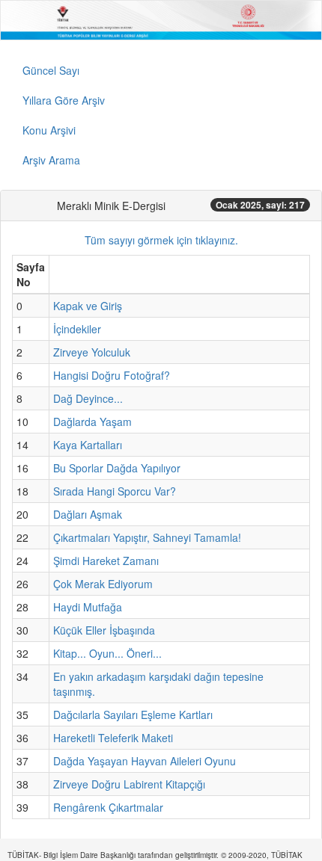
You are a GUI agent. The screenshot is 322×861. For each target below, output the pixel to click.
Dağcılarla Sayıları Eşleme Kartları (133, 714)
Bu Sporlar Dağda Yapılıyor (116, 467)
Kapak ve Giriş (87, 305)
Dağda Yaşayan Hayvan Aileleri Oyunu (144, 760)
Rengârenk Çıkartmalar (108, 807)
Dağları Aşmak (87, 514)
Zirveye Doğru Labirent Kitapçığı (129, 784)
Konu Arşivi (49, 130)
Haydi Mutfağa (87, 606)
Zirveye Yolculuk (91, 352)
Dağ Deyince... (88, 398)
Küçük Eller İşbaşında (104, 630)
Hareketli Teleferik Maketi (113, 737)
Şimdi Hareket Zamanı (106, 560)
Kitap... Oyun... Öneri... (107, 653)
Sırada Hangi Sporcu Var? (114, 491)
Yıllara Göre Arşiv (63, 100)
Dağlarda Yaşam (92, 421)
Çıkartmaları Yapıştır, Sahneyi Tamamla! (147, 537)
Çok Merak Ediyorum (103, 583)
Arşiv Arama (51, 159)
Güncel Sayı (50, 70)
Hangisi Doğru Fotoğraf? (111, 375)
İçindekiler (77, 328)
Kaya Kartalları (87, 444)
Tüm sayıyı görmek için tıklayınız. (161, 239)
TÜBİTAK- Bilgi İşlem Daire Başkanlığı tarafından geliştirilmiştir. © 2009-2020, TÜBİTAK (155, 855)
